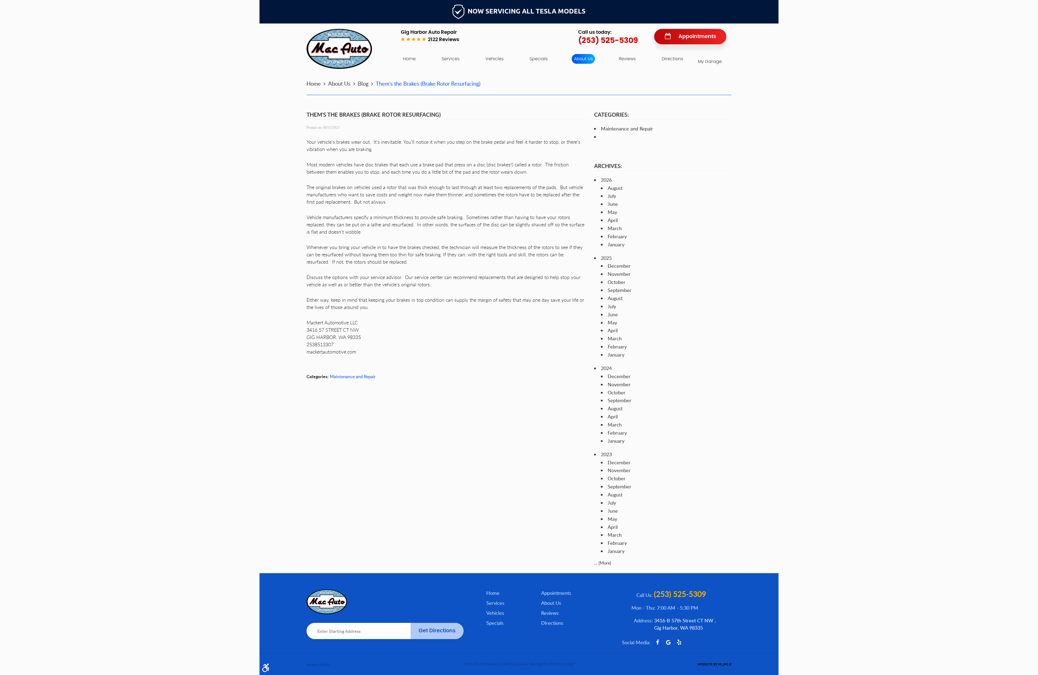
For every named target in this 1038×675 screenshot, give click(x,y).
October (617, 282)
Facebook (657, 642)
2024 (606, 368)
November (619, 274)
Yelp (679, 642)
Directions (672, 59)
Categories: (611, 114)
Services (451, 59)
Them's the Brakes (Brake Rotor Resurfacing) (428, 83)
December (619, 266)
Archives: (608, 166)
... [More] (602, 563)
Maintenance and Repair (353, 377)
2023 (606, 454)
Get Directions (437, 630)
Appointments (697, 36)
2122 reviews (443, 39)
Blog (363, 83)
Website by (714, 664)
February (617, 236)
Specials (539, 59)
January (616, 244)
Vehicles (494, 59)
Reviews (627, 59)
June (613, 204)
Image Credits (318, 664)
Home (409, 59)
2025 (606, 258)
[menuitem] (409, 59)
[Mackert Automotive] (339, 49)
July (612, 196)
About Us (583, 59)
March (615, 228)
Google (668, 642)
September (619, 290)
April (613, 220)
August (615, 188)
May (612, 212)
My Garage (710, 61)
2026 (606, 180)
